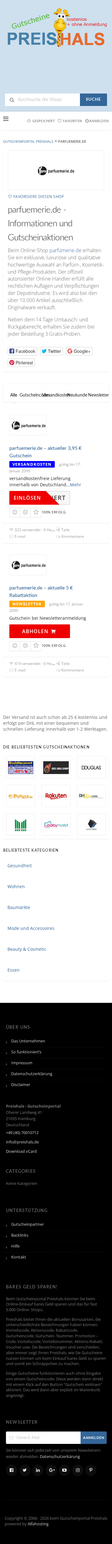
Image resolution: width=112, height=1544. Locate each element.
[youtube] (64, 1470)
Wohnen (16, 886)
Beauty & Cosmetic (26, 949)
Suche (93, 100)
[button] (22, 351)
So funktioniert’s (26, 1052)
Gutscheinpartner (27, 1224)
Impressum (21, 1062)
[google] (51, 1470)
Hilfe (15, 1246)
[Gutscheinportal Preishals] (56, 27)
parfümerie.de (65, 250)
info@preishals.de (22, 1142)
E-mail (20, 536)
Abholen (36, 631)
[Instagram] (77, 1470)
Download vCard (21, 1151)
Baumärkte (18, 907)
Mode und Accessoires (30, 928)
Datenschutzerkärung (60, 1456)
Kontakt (18, 1257)
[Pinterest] (90, 1470)
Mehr (75, 485)
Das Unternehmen (28, 1041)
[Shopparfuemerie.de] (56, 170)
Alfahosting (38, 1524)
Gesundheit (19, 865)
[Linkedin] (38, 1470)
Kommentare (72, 536)
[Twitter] (24, 1470)
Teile (65, 529)
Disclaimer (20, 1084)
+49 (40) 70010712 (22, 1132)
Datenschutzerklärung (31, 1073)
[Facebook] (11, 1470)
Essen (13, 970)
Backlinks (19, 1235)
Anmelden (99, 120)
